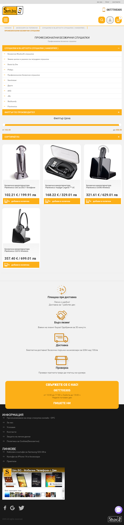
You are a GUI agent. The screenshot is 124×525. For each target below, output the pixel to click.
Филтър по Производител (20, 112)
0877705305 (114, 9)
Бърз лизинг (62, 322)
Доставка (62, 345)
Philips (10, 70)
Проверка (62, 367)
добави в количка (20, 201)
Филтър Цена (62, 118)
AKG (9, 91)
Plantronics (12, 106)
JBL (9, 96)
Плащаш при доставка (62, 297)
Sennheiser (12, 80)
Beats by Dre (13, 64)
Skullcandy (12, 101)
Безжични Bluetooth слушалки (21, 54)
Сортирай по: (12, 137)
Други (10, 86)
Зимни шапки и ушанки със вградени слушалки (28, 59)
